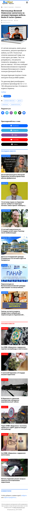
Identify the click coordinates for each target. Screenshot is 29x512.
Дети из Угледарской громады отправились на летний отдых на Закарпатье (13, 258)
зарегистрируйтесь (10, 497)
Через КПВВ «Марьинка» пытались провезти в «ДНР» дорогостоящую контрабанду (14, 427)
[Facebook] (2, 112)
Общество (4, 183)
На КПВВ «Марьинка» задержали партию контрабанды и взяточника (14, 348)
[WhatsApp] (15, 112)
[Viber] (11, 112)
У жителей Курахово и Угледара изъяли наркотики (13, 373)
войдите (24, 495)
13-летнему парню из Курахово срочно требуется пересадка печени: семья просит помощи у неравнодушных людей (13, 203)
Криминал (7, 96)
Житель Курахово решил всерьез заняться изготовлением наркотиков (13, 480)
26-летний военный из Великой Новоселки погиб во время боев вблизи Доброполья (13, 176)
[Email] (24, 112)
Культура (4, 265)
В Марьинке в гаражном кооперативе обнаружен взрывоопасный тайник (10, 400)
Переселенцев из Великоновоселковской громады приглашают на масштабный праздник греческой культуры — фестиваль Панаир (13, 285)
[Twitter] (19, 112)
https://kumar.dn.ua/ (19, 507)
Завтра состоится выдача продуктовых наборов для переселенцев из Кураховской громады (12, 313)
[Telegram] (7, 112)
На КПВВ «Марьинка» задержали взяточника (13, 454)
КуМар (3, 92)
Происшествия (6, 156)
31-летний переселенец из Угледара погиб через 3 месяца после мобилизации (12, 231)
